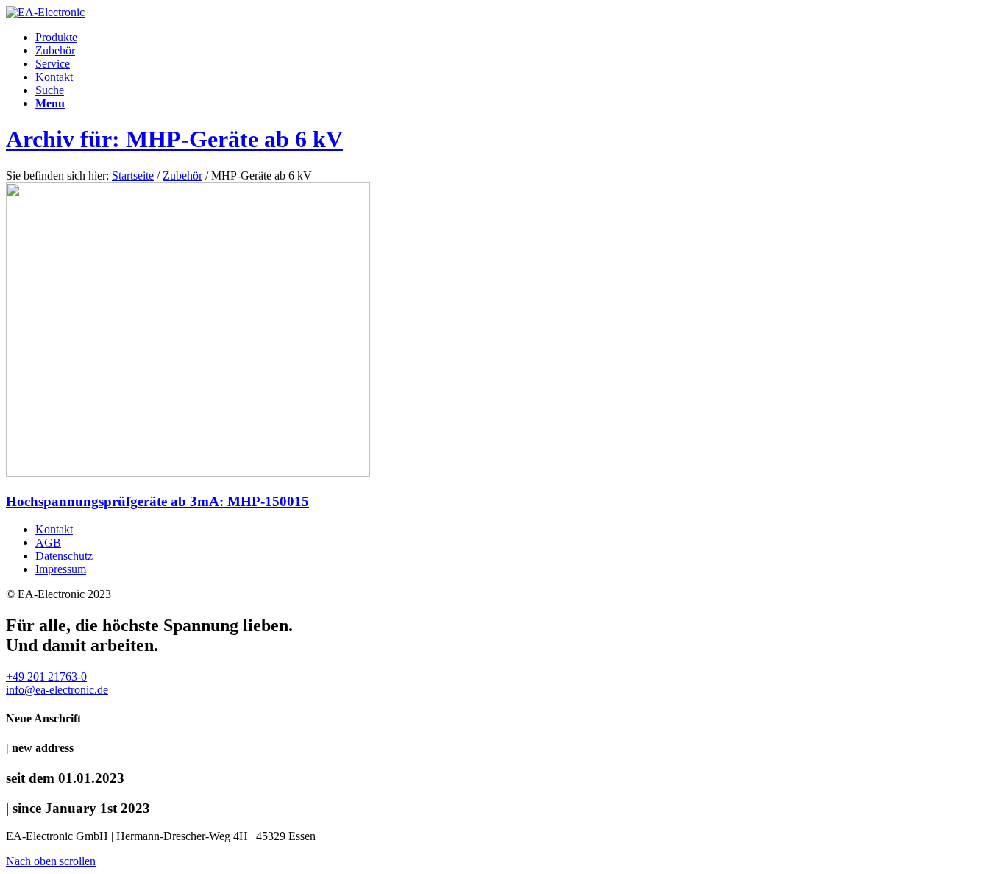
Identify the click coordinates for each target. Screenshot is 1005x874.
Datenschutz (64, 556)
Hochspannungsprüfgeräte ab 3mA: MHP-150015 (157, 501)
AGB (48, 542)
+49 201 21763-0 (46, 676)
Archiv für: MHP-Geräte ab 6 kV (174, 139)
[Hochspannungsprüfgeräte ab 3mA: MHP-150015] (188, 472)
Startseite (133, 175)
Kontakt (54, 529)
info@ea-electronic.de (57, 689)
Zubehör (182, 175)
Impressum (60, 569)
